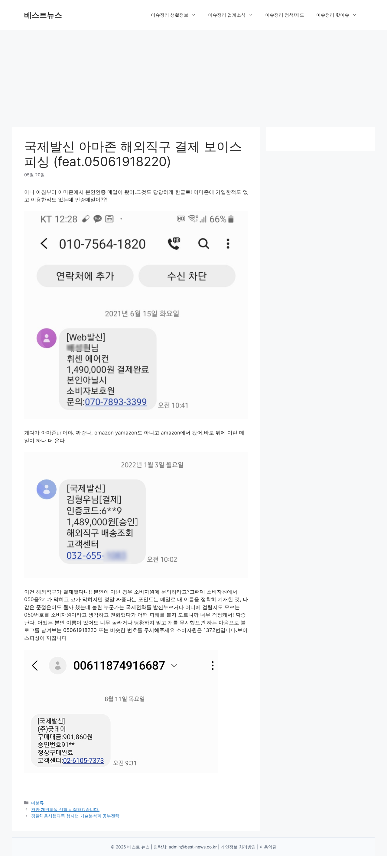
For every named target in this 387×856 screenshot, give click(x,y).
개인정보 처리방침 (238, 846)
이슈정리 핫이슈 (332, 15)
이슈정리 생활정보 (169, 15)
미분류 (37, 802)
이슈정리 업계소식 (227, 15)
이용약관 (268, 846)
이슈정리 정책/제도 (284, 15)
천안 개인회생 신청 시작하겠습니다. (65, 809)
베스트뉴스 (43, 15)
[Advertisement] (193, 75)
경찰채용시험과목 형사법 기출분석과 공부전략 (75, 815)
